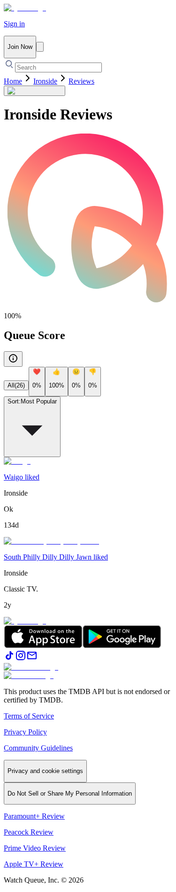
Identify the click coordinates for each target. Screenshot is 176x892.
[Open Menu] (40, 47)
